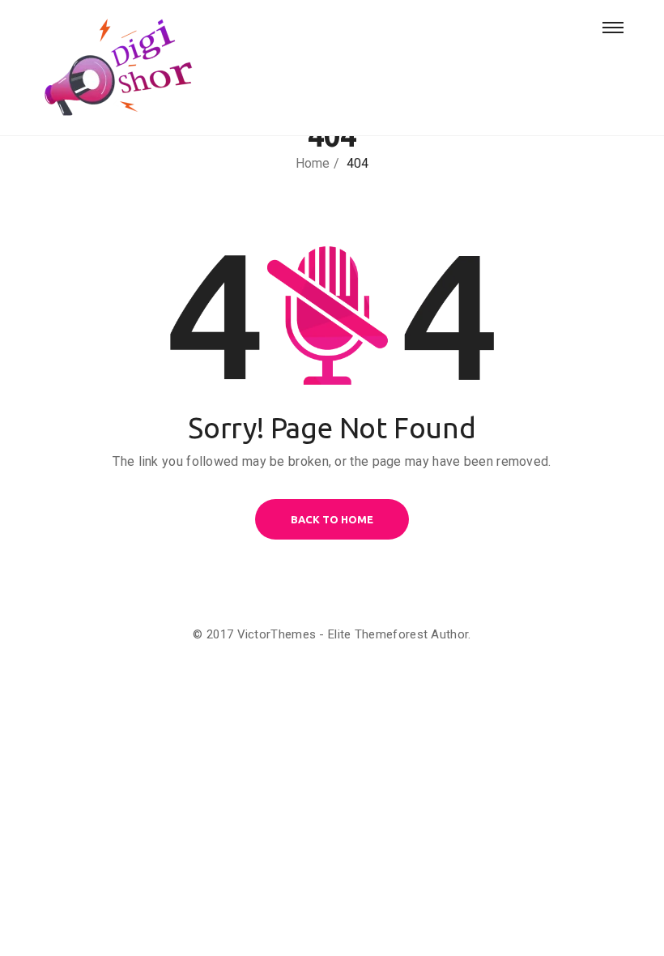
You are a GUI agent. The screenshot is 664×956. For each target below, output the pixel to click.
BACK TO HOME (332, 519)
